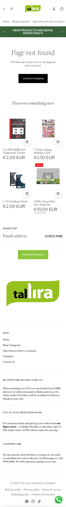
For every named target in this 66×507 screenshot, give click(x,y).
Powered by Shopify (43, 483)
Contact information (43, 494)
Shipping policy (20, 494)
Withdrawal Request (33, 254)
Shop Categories (21, 22)
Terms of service (51, 489)
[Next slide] (62, 32)
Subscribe (54, 236)
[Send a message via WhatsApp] (58, 499)
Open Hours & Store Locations (49, 22)
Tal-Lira (25, 483)
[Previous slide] (4, 32)
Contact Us (9, 362)
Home (6, 22)
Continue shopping (33, 78)
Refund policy (13, 489)
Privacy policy (31, 489)
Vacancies (8, 356)
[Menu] (4, 9)
